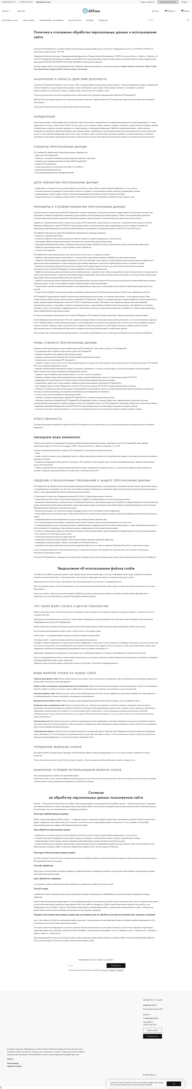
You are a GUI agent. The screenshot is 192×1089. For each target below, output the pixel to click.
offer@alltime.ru (109, 894)
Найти (188, 19)
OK (174, 1084)
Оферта (10, 1059)
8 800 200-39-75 (8, 2)
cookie (151, 1082)
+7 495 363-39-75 (26, 2)
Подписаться (116, 965)
